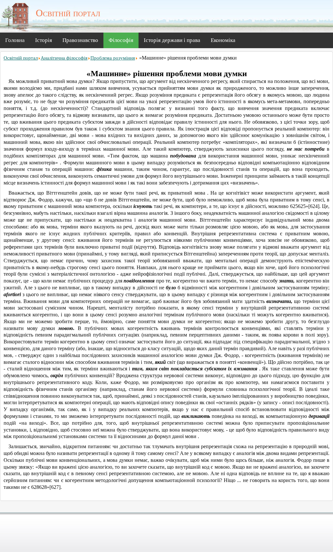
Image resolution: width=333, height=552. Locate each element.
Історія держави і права (172, 40)
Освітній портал (21, 58)
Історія (43, 40)
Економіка (223, 40)
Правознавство (80, 40)
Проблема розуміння (112, 58)
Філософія (121, 40)
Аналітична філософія (64, 58)
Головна (15, 40)
